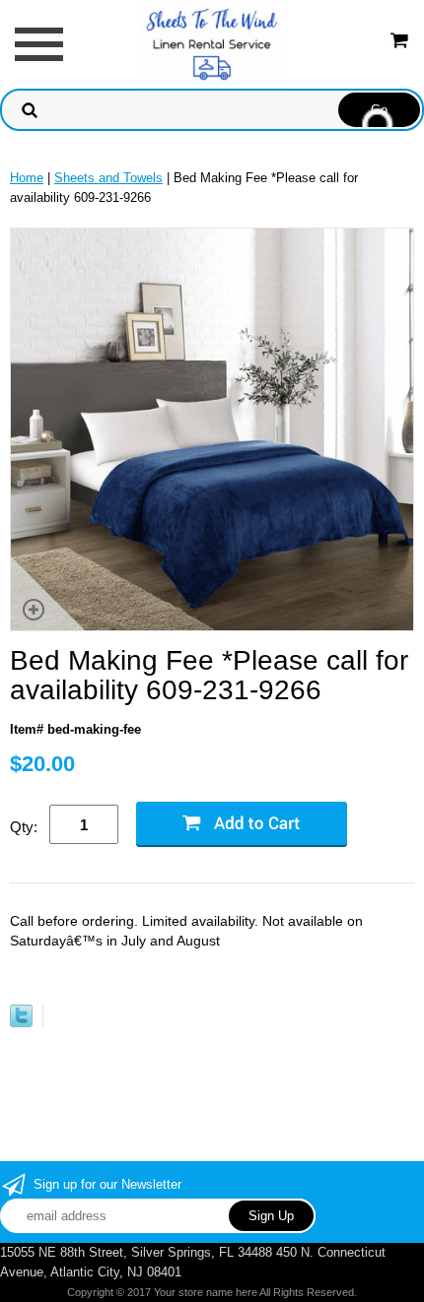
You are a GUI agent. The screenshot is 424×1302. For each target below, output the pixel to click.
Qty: (23, 826)
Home (26, 177)
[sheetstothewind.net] (212, 42)
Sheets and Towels (108, 177)
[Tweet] (21, 1022)
